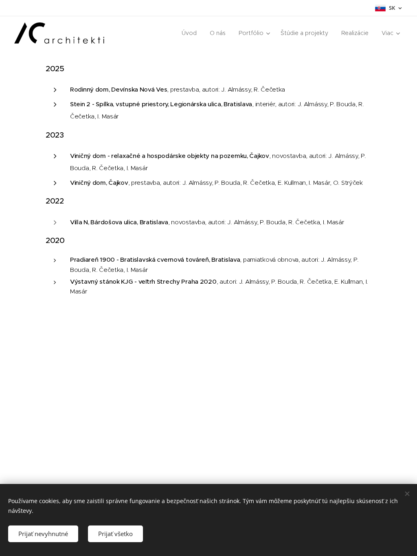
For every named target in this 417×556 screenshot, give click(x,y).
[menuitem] (191, 33)
